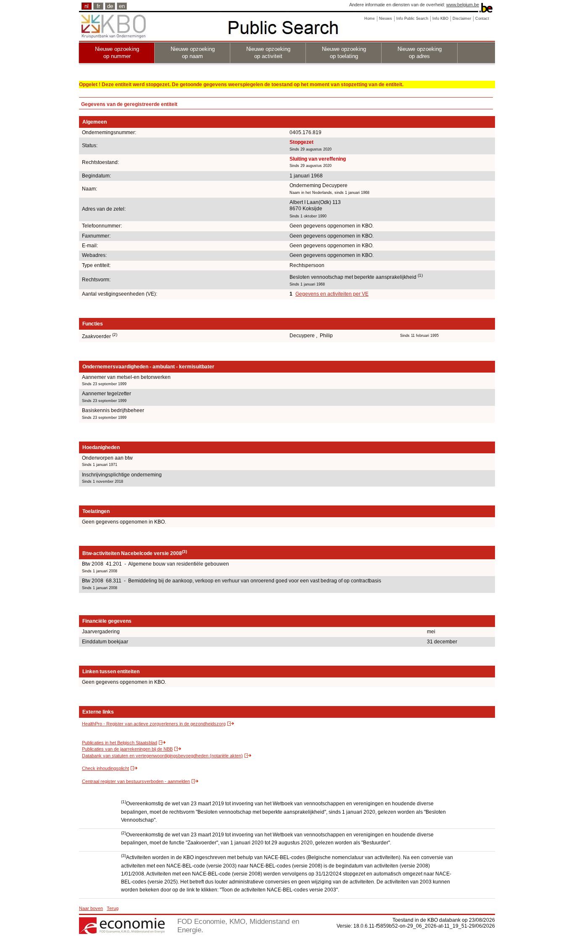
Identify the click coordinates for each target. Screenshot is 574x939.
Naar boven (91, 908)
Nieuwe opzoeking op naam (193, 52)
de (110, 6)
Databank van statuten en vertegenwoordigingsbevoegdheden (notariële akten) (162, 755)
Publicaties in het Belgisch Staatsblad (119, 742)
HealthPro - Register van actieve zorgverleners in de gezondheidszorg (154, 723)
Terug (112, 908)
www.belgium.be (462, 4)
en (122, 6)
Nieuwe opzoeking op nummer (117, 52)
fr (98, 6)
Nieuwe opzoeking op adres (420, 52)
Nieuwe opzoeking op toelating (344, 52)
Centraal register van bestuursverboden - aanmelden (136, 781)
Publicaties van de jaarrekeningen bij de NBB (127, 748)
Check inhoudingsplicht (105, 768)
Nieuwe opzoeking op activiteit (268, 52)
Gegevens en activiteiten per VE (332, 294)
